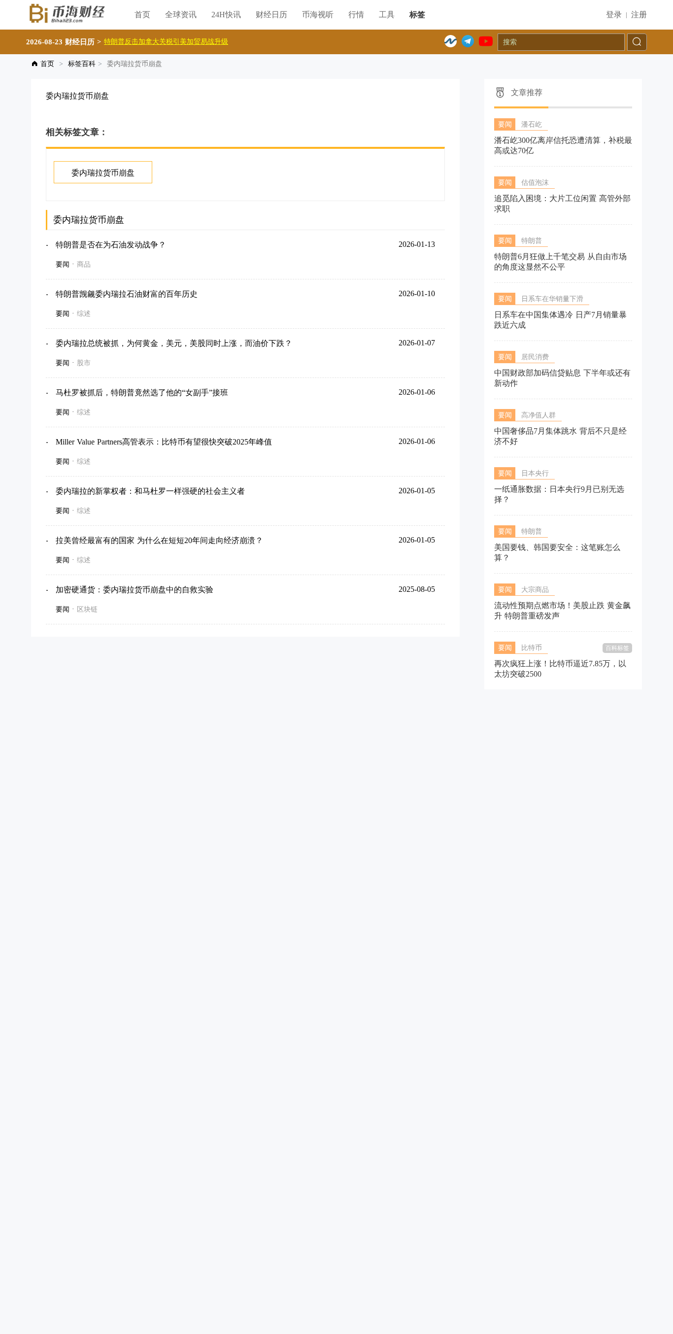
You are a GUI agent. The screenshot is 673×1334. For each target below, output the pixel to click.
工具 (387, 14)
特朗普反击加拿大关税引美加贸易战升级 (166, 41)
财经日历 (271, 14)
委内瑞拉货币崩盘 (103, 173)
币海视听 (318, 14)
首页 (142, 14)
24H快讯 (226, 14)
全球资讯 (181, 14)
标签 (417, 14)
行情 (356, 14)
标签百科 (82, 64)
